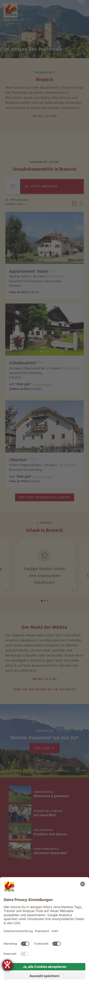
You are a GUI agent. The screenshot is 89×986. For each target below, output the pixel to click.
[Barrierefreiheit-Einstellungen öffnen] (7, 965)
